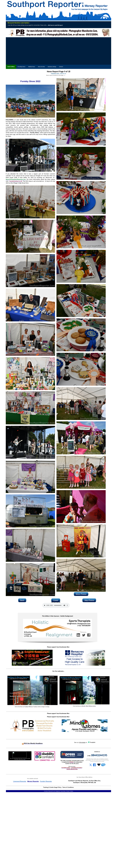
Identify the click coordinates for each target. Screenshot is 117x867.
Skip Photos (89, 600)
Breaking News (21, 66)
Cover (55, 600)
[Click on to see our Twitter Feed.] (90, 766)
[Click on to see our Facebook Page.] (94, 766)
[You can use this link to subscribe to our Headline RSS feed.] (23, 743)
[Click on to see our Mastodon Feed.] (103, 766)
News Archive (41, 66)
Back (22, 600)
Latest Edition (11, 66)
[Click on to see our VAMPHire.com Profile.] (99, 766)
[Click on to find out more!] (84, 665)
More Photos (81, 594)
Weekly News (31, 66)
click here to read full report (62, 25)
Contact (61, 66)
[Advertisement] (58, 51)
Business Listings (52, 66)
